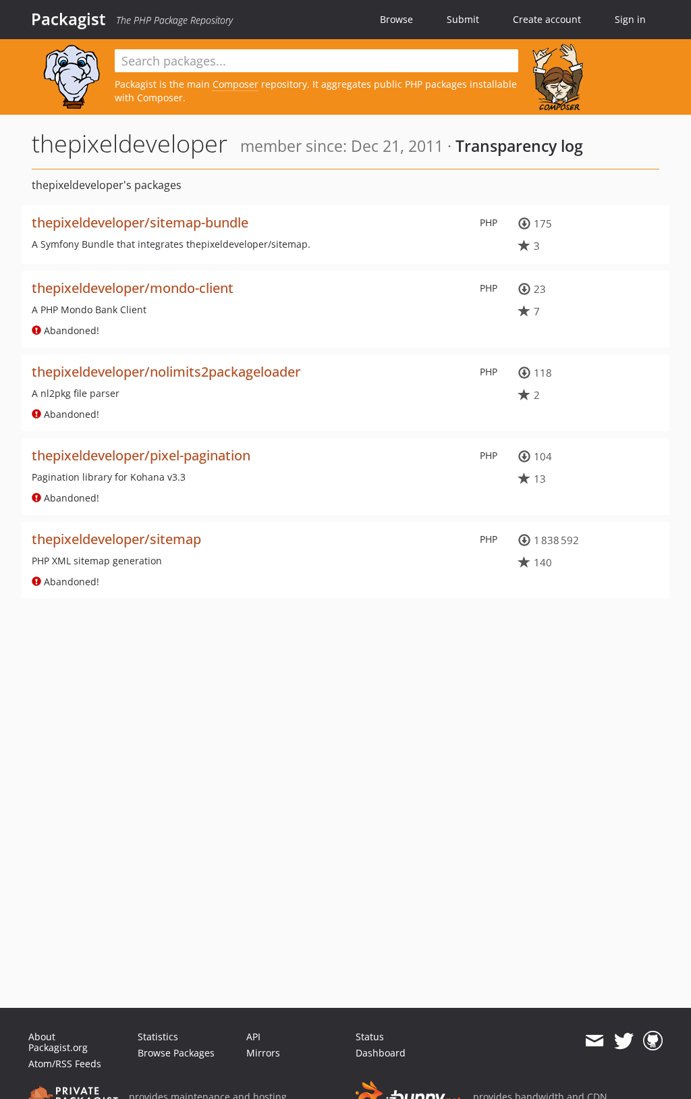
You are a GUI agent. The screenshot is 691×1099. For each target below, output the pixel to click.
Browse (396, 19)
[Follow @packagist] (624, 1041)
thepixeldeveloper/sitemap (116, 539)
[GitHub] (653, 1041)
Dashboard (381, 1052)
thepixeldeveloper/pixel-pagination (141, 455)
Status (370, 1036)
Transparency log (519, 146)
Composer (235, 84)
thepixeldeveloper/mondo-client (132, 288)
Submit (463, 19)
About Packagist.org (58, 1042)
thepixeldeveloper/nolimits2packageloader (166, 372)
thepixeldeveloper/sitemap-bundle (140, 222)
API (253, 1036)
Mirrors (263, 1052)
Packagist (68, 19)
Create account (547, 19)
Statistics (158, 1036)
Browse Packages (176, 1052)
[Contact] (594, 1041)
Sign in (630, 19)
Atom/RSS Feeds (64, 1063)
